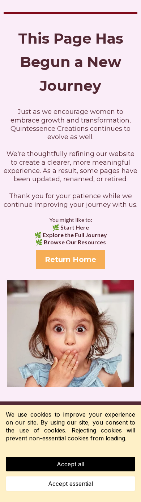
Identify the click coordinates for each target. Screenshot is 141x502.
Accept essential (70, 483)
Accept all (70, 464)
